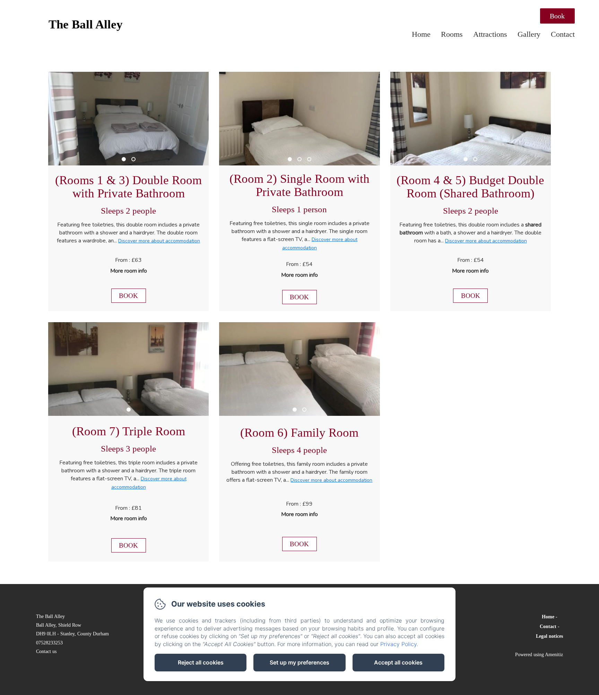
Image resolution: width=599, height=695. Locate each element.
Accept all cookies (398, 662)
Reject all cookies (201, 662)
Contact (563, 34)
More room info (128, 271)
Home (421, 34)
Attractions (490, 34)
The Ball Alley (86, 24)
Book (557, 16)
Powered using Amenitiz (539, 654)
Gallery (529, 34)
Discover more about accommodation (159, 241)
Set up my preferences (299, 662)
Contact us (46, 651)
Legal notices (549, 636)
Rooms (452, 34)
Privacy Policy (398, 644)
